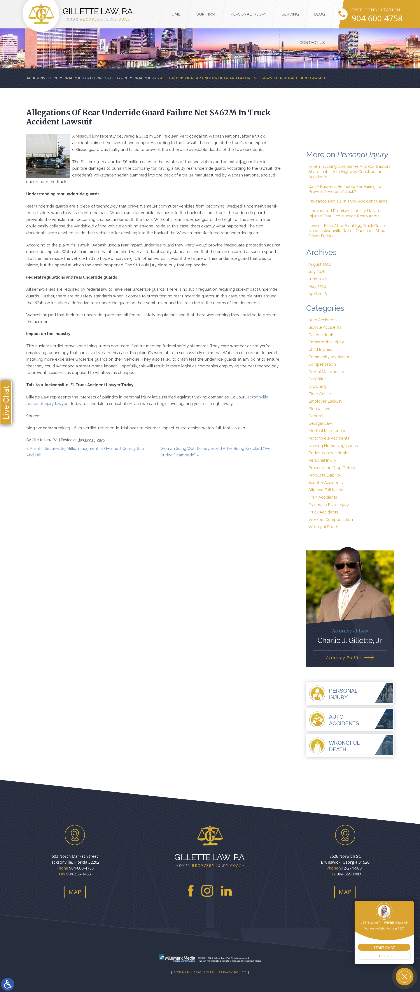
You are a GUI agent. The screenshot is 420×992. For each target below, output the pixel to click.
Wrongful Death (323, 526)
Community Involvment (330, 357)
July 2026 (317, 271)
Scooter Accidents (325, 482)
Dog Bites (317, 379)
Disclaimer (204, 972)
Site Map (181, 972)
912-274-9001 (351, 868)
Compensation (322, 364)
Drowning (317, 386)
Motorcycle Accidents (328, 438)
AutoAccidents (344, 720)
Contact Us (312, 42)
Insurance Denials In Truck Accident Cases (347, 201)
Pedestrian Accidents (328, 453)
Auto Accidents (322, 320)
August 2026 (319, 264)
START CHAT (384, 947)
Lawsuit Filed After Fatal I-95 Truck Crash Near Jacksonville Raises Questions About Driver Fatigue (347, 230)
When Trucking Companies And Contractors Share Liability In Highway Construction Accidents (349, 171)
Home (174, 14)
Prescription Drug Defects (332, 467)
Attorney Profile (343, 657)
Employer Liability (325, 401)
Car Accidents (321, 334)
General (315, 416)
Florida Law (319, 408)
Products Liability (324, 475)
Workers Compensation (330, 519)
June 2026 (317, 279)
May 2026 (317, 286)
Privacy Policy (232, 972)
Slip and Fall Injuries (326, 489)
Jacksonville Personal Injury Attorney (66, 78)
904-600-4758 (377, 18)
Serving (290, 14)
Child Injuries (320, 349)
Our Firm (205, 14)
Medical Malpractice (327, 430)
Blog (319, 14)
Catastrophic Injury (326, 342)
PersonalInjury (343, 694)
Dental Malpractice (326, 371)
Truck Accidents (323, 512)
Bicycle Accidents (324, 327)
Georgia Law (320, 423)
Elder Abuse (319, 393)
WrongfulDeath (344, 746)
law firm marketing (212, 961)
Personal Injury (248, 14)
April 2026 (317, 294)
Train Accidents (322, 497)
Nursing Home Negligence (333, 445)
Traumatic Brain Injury (328, 504)
